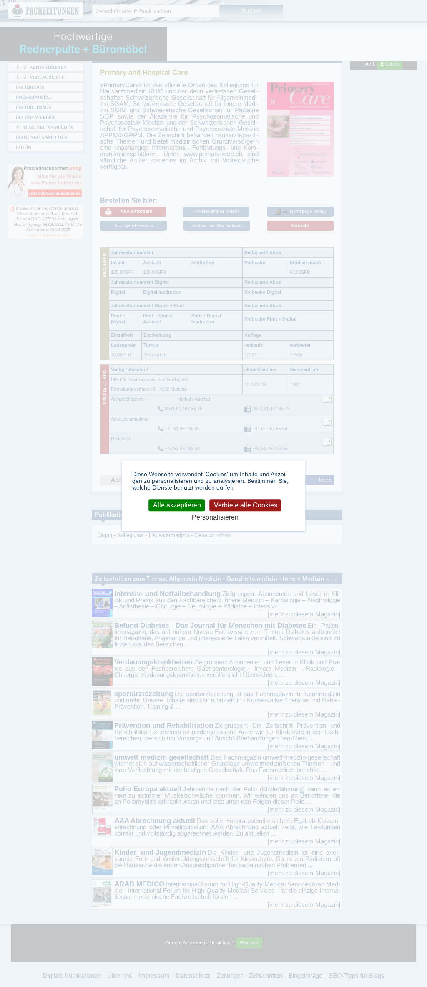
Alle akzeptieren (177, 505)
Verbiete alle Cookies (245, 505)
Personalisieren (215, 517)
